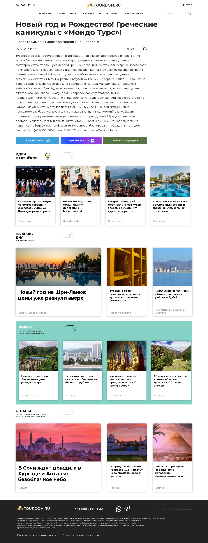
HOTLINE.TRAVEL (108, 13)
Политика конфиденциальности (36, 535)
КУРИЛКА (88, 13)
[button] (64, 155)
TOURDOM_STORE (132, 13)
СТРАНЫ (60, 13)
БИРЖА (74, 13)
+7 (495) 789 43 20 (89, 508)
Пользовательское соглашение (82, 535)
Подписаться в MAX (78, 140)
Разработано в (174, 509)
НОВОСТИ (45, 13)
